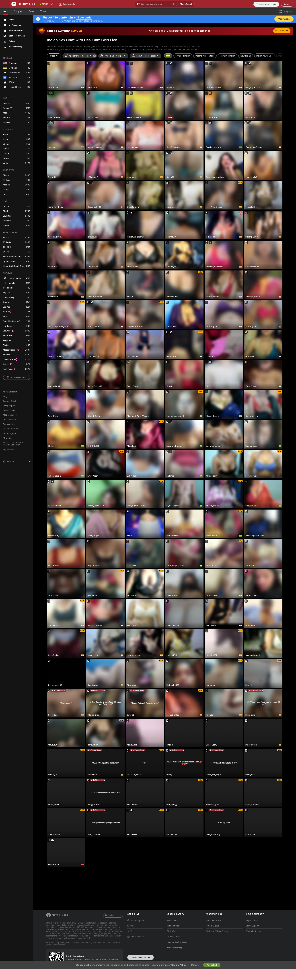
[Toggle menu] (5, 4)
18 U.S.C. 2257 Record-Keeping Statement (13, 444)
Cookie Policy (178, 965)
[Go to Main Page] (23, 4)
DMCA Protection (253, 931)
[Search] (173, 4)
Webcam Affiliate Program (218, 931)
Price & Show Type (114, 56)
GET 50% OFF (281, 31)
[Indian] (168, 55)
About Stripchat (10, 392)
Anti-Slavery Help (175, 947)
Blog (5, 396)
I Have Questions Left (140, 957)
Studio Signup (9, 433)
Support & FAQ (9, 401)
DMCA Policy (173, 931)
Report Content (10, 410)
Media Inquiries (10, 415)
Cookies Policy (174, 937)
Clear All (54, 56)
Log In (287, 4)
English (110, 915)
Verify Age (284, 19)
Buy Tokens (8, 449)
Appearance (79, 56)
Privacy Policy (9, 419)
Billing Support (9, 406)
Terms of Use (9, 424)
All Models (7, 438)
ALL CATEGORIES (18, 377)
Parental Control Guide (177, 942)
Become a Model (10, 429)
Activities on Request (146, 56)
